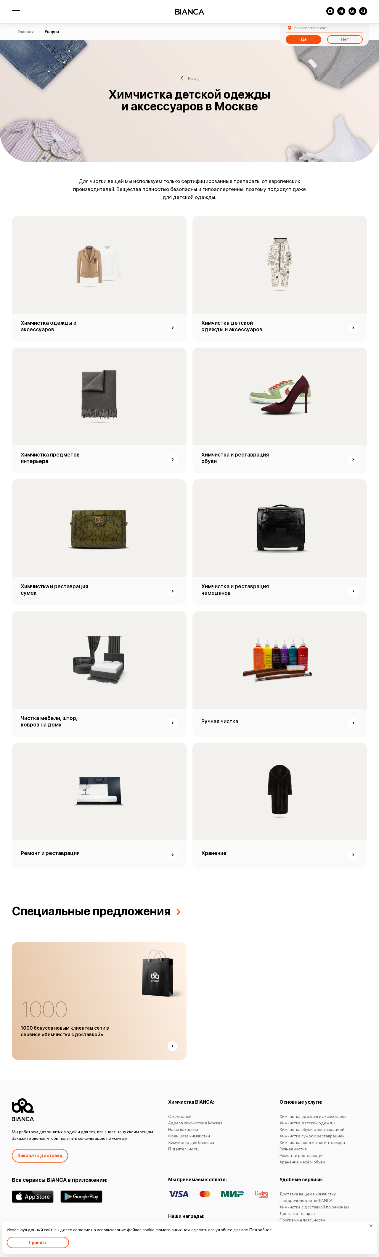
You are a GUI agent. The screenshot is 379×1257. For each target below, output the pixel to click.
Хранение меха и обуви (302, 1162)
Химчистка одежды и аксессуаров (313, 1116)
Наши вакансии (183, 1129)
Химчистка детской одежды (307, 1123)
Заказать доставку (39, 1155)
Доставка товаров (297, 1213)
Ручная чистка (293, 1149)
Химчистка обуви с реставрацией (312, 1129)
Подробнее (260, 1229)
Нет (345, 39)
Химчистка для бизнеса (191, 1142)
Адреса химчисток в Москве (195, 1123)
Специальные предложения (91, 911)
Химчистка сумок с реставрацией (312, 1136)
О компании (180, 1116)
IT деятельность (184, 1149)
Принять (38, 1242)
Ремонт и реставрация (301, 1155)
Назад (193, 78)
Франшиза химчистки (189, 1136)
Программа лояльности (302, 1220)
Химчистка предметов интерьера (312, 1142)
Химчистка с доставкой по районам (314, 1207)
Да (303, 39)
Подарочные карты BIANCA (306, 1200)
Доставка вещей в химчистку (308, 1194)
